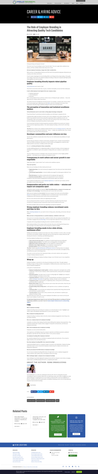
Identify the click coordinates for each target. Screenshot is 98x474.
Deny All (73, 471)
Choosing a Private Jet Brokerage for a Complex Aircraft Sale (39, 418)
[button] (34, 17)
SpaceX (28, 194)
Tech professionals (31, 86)
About (73, 3)
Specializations (58, 3)
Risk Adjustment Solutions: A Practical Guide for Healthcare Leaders (21, 419)
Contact (81, 3)
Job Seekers (66, 3)
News (57, 400)
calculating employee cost (34, 212)
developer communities (38, 279)
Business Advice (31, 400)
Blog (77, 3)
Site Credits (35, 466)
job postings (43, 219)
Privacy (25, 466)
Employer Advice (40, 400)
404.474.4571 (74, 453)
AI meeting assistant (60, 128)
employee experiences (49, 180)
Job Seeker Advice (50, 400)
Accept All (79, 471)
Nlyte (49, 103)
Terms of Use (29, 466)
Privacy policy (67, 471)
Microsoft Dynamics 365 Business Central (46, 248)
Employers (49, 3)
